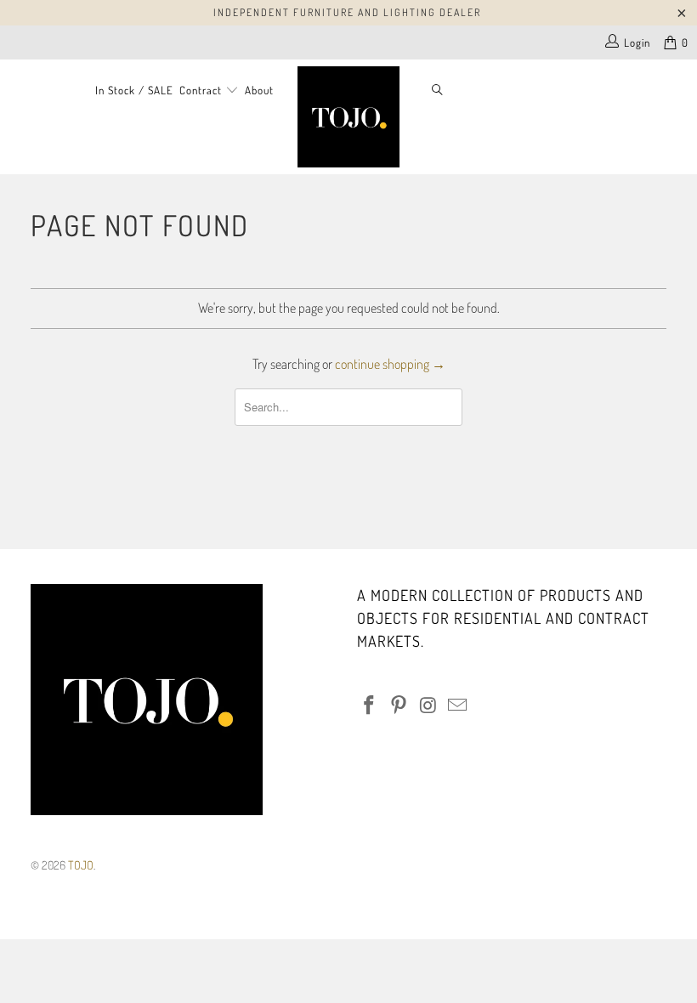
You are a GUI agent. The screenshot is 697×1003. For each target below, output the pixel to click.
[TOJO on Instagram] (428, 705)
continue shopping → (390, 363)
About (259, 90)
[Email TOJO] (458, 705)
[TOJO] (348, 117)
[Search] (437, 91)
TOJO (81, 865)
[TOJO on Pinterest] (399, 705)
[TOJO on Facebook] (369, 705)
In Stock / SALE (134, 90)
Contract (202, 90)
